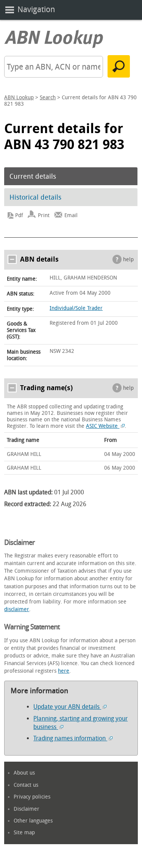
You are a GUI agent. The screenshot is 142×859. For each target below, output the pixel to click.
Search (48, 97)
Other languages (33, 821)
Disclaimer (26, 809)
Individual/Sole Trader (76, 308)
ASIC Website (102, 426)
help (128, 259)
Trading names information (70, 738)
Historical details (35, 197)
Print (44, 215)
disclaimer (16, 609)
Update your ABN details (67, 706)
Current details (32, 176)
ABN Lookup (19, 97)
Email (71, 215)
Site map (24, 832)
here (63, 671)
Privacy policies (32, 797)
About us (24, 773)
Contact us (26, 785)
